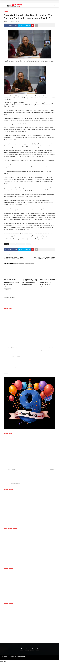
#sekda (28, 244)
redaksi (5, 21)
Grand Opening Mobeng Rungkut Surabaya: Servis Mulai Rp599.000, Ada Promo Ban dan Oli (27, 1)
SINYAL (10, 308)
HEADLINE (6, 308)
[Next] (7, 373)
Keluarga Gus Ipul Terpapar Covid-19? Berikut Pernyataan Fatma (27, 482)
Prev (6, 289)
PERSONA (11, 489)
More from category (29, 263)
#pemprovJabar (20, 244)
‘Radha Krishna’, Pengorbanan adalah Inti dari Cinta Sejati (22, 467)
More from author (18, 263)
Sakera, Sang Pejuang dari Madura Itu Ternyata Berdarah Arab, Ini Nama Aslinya (27, 524)
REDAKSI (31, 658)
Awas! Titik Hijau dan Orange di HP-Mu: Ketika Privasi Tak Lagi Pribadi (29, 366)
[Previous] (5, 373)
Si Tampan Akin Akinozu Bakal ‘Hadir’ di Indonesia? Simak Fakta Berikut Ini (25, 564)
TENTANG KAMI (25, 658)
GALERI (5, 528)
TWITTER (48, 658)
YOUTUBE (37, 658)
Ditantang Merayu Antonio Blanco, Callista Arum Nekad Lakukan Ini (23, 599)
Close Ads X (3, 661)
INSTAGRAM (54, 658)
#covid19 (13, 244)
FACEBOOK (43, 658)
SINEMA (10, 433)
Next (9, 289)
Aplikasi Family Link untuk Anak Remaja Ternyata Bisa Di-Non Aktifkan (29, 475)
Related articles (8, 263)
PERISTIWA (6, 11)
